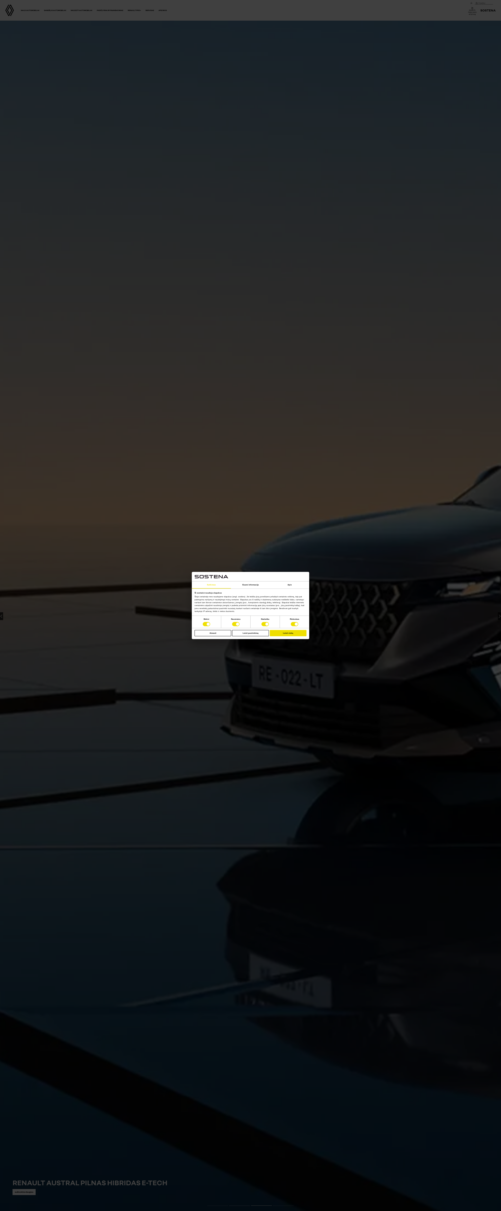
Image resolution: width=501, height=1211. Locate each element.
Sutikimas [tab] (211, 585)
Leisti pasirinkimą (250, 633)
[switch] (236, 624)
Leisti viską (288, 633)
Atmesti (213, 633)
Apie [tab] (290, 585)
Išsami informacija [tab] (250, 585)
